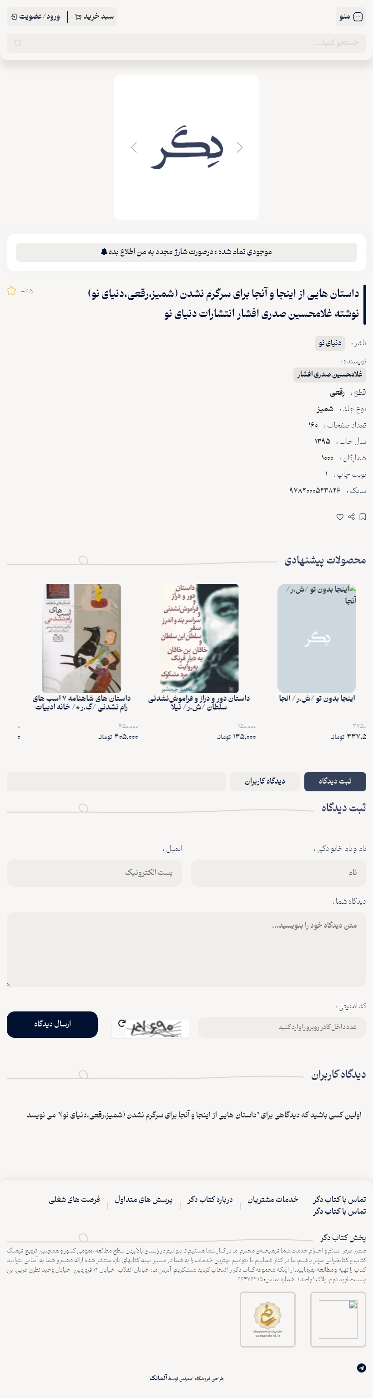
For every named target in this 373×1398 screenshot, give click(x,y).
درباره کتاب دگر (210, 1200)
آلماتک (158, 1378)
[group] (186, 147)
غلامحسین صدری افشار (330, 375)
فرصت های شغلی (74, 1200)
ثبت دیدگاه (335, 782)
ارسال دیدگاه (52, 1025)
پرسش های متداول (144, 1200)
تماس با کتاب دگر (339, 1200)
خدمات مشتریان (272, 1200)
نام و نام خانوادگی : (340, 849)
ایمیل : (172, 849)
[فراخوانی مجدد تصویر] (150, 1029)
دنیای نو (330, 343)
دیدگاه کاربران (265, 782)
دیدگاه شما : (349, 902)
